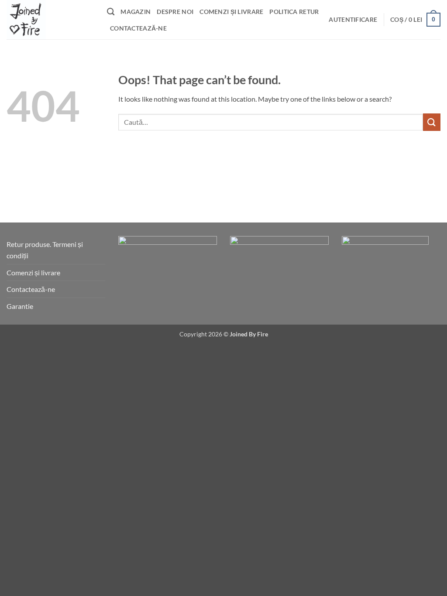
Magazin (135, 11)
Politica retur (294, 11)
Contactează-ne (138, 28)
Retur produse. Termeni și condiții (45, 250)
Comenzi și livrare (231, 11)
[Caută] (110, 12)
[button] (353, 19)
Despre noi (175, 11)
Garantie (20, 306)
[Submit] (431, 121)
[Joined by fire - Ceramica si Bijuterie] (50, 19)
